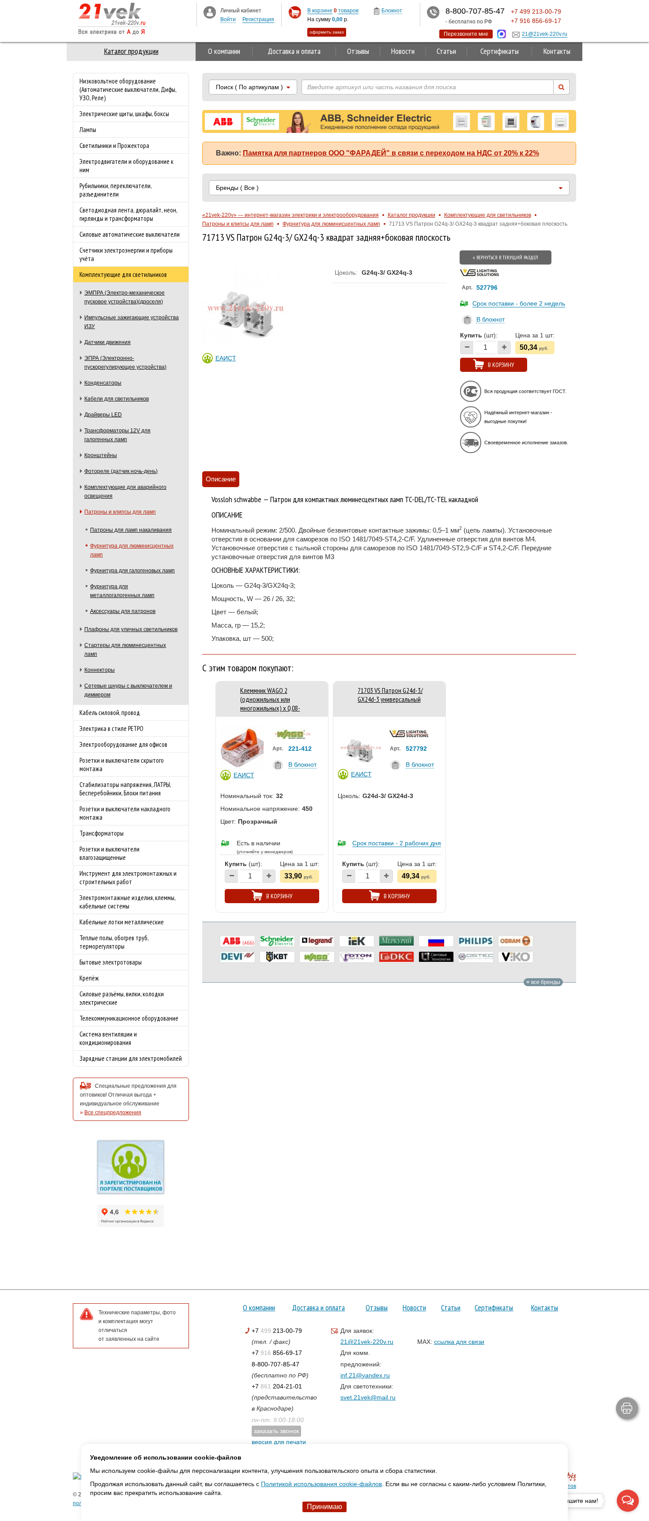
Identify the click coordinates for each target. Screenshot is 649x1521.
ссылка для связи (459, 1341)
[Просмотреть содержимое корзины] (294, 12)
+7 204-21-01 (277, 1386)
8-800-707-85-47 (275, 1364)
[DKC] (396, 957)
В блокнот (490, 319)
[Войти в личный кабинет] (210, 12)
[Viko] (515, 957)
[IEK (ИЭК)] (356, 941)
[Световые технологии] (436, 957)
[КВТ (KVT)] (277, 957)
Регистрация (258, 19)
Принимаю (324, 1506)
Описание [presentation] (221, 479)
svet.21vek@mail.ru (368, 1397)
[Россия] (436, 941)
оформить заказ (326, 32)
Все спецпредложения (112, 1112)
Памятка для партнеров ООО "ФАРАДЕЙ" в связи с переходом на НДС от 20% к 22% (391, 153)
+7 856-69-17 (277, 1352)
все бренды (545, 982)
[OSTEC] (476, 957)
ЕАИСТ (225, 358)
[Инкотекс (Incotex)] (396, 941)
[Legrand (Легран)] (317, 941)
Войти (228, 19)
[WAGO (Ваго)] (317, 957)
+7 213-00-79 (277, 1330)
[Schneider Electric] (277, 941)
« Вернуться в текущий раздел (505, 257)
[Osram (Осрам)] (515, 941)
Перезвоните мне (466, 34)
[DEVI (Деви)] (237, 957)
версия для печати (279, 1441)
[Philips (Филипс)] (476, 941)
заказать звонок (276, 1430)
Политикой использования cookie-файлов (321, 1483)
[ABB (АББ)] (237, 941)
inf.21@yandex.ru (365, 1375)
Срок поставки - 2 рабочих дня (396, 843)
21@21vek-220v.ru (366, 1341)
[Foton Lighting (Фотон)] (356, 957)
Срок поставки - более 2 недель (518, 303)
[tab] (220, 479)
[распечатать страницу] (627, 1408)
